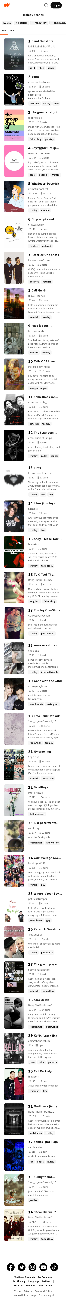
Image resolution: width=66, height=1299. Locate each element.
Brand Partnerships (24, 1285)
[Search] (45, 5)
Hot (4, 30)
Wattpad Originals (24, 1277)
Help (33, 1295)
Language (33, 1281)
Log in (56, 5)
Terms (17, 1291)
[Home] (22, 5)
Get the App (19, 1281)
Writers (46, 1281)
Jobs (40, 1285)
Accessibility (21, 1295)
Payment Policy (43, 1291)
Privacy (28, 1291)
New (12, 30)
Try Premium (45, 1277)
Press (49, 1285)
